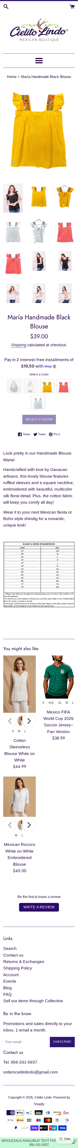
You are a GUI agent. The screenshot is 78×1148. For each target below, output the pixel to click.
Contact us (13, 955)
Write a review (39, 907)
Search (10, 948)
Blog (7, 988)
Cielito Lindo (43, 1097)
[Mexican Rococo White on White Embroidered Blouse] (19, 797)
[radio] (14, 386)
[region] (39, 1142)
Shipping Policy (17, 968)
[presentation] (29, 721)
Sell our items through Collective (33, 1001)
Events (9, 981)
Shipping (18, 345)
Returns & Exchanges (23, 961)
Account (11, 974)
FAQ (7, 994)
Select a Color (39, 374)
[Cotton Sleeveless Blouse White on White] (19, 684)
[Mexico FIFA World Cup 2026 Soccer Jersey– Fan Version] (58, 677)
